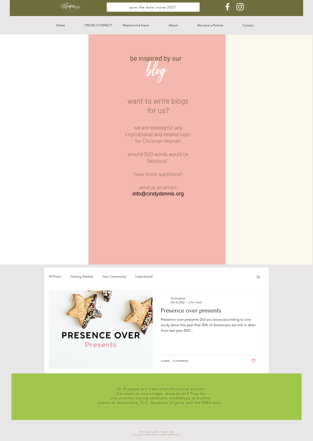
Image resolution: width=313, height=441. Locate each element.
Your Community (114, 276)
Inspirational (144, 276)
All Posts (55, 276)
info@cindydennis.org (158, 194)
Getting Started (81, 276)
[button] (98, 25)
